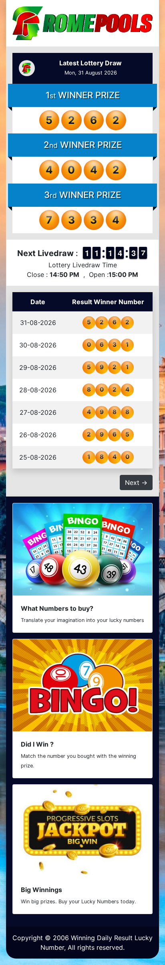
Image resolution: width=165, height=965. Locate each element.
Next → (136, 482)
